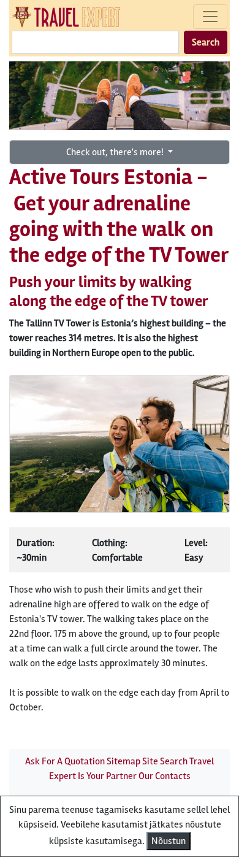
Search (205, 42)
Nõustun (168, 841)
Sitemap (123, 761)
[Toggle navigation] (210, 16)
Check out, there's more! (115, 152)
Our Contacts (164, 776)
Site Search (165, 761)
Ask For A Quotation (65, 761)
